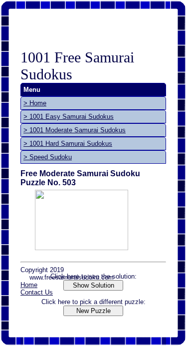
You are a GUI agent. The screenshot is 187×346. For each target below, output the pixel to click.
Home (28, 285)
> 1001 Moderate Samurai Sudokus (74, 130)
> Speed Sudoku (47, 157)
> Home (34, 103)
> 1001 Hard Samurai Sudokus (67, 143)
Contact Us (36, 292)
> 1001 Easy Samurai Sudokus (68, 116)
